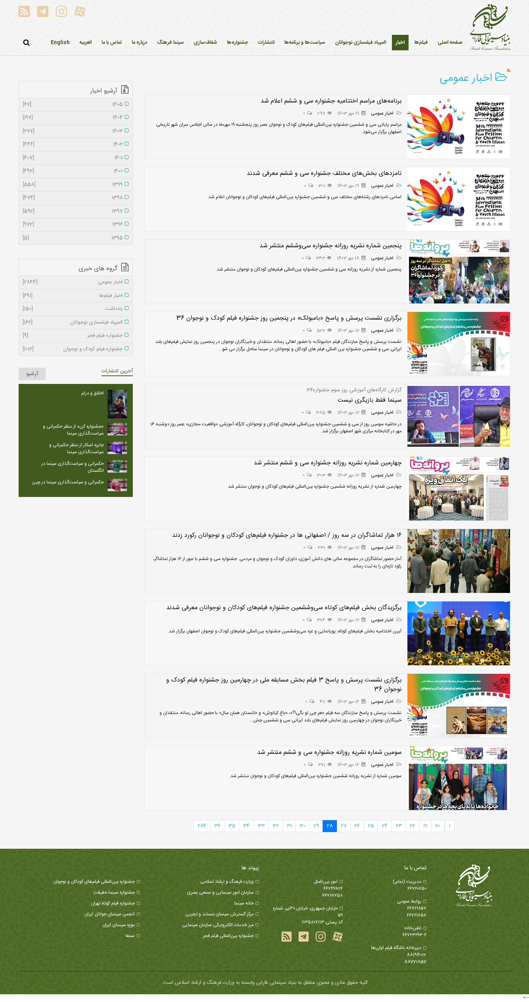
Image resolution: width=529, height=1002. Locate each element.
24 (385, 826)
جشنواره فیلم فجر (73, 336)
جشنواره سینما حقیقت (114, 892)
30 (303, 826)
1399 (73, 185)
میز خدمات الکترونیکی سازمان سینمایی (218, 925)
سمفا (130, 936)
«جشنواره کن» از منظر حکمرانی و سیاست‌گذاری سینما (73, 430)
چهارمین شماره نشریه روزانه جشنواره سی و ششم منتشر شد (328, 463)
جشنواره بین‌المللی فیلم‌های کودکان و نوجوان (94, 882)
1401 (73, 158)
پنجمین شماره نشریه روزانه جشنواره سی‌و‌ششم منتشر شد (330, 246)
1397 (73, 212)
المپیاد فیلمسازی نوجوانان (73, 323)
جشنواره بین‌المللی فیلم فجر (228, 936)
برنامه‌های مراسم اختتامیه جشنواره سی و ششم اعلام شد (331, 101)
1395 (73, 238)
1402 (73, 145)
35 (231, 826)
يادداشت (73, 309)
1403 (73, 131)
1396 (73, 225)
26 (357, 826)
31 (289, 826)
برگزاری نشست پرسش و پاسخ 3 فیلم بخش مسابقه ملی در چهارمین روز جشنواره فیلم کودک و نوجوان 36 (284, 685)
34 (246, 826)
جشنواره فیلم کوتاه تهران (113, 903)
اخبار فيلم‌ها (73, 296)
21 (425, 826)
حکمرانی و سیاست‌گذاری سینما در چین (68, 482)
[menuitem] (400, 42)
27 (344, 826)
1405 (73, 105)
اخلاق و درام (92, 393)
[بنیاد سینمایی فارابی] (490, 27)
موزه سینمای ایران (118, 925)
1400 (73, 171)
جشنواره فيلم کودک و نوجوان (73, 349)
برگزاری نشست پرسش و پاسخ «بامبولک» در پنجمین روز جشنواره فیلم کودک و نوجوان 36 (289, 318)
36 (217, 826)
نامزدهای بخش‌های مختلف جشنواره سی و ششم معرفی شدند (324, 173)
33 (261, 826)
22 (412, 826)
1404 (73, 118)
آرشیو (32, 374)
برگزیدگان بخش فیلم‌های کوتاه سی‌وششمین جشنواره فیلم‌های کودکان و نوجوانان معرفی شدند (284, 608)
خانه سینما (244, 903)
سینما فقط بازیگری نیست (370, 400)
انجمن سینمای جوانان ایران (109, 914)
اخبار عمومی (383, 113)
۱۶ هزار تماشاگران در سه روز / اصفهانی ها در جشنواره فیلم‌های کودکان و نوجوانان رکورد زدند (287, 535)
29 (316, 826)
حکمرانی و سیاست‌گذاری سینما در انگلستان (72, 467)
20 (437, 826)
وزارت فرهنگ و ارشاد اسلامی (227, 882)
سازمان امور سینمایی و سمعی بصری (220, 892)
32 (276, 826)
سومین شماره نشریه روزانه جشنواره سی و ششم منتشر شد (329, 752)
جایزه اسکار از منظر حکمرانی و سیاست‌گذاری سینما (76, 448)
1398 (73, 198)
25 (371, 826)
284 (202, 826)
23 (399, 826)
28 (330, 826)
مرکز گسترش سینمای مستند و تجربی (219, 914)
